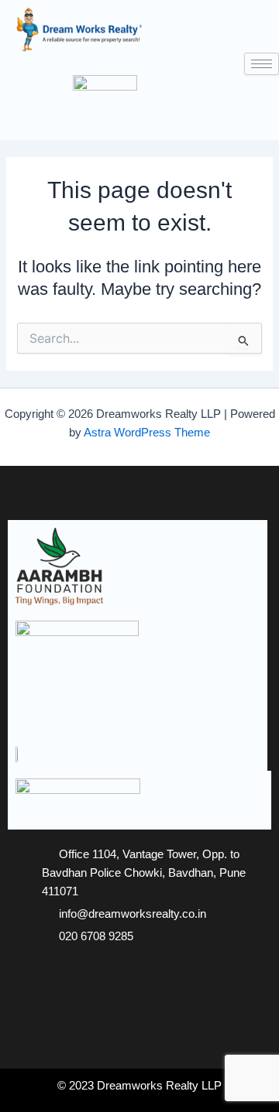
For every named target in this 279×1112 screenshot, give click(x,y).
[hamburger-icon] (261, 64)
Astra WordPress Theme (147, 432)
